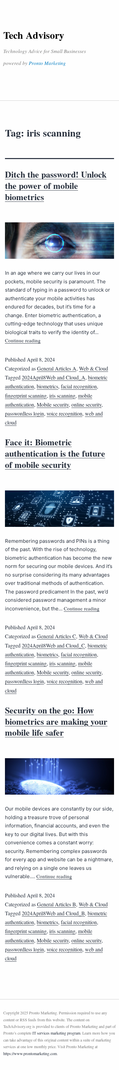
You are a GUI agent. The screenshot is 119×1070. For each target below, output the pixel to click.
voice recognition (64, 413)
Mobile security (53, 404)
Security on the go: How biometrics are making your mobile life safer (56, 721)
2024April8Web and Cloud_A (53, 377)
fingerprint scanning (26, 395)
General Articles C (56, 636)
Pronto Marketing (47, 63)
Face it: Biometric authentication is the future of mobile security (55, 453)
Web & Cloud (93, 368)
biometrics (47, 386)
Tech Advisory (33, 35)
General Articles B (56, 904)
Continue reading (23, 340)
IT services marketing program (56, 1033)
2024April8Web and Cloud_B (53, 913)
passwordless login (24, 413)
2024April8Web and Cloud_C (53, 645)
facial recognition (79, 386)
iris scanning (62, 395)
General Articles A (56, 368)
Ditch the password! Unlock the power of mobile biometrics (55, 185)
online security (86, 404)
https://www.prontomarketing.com (30, 1053)
